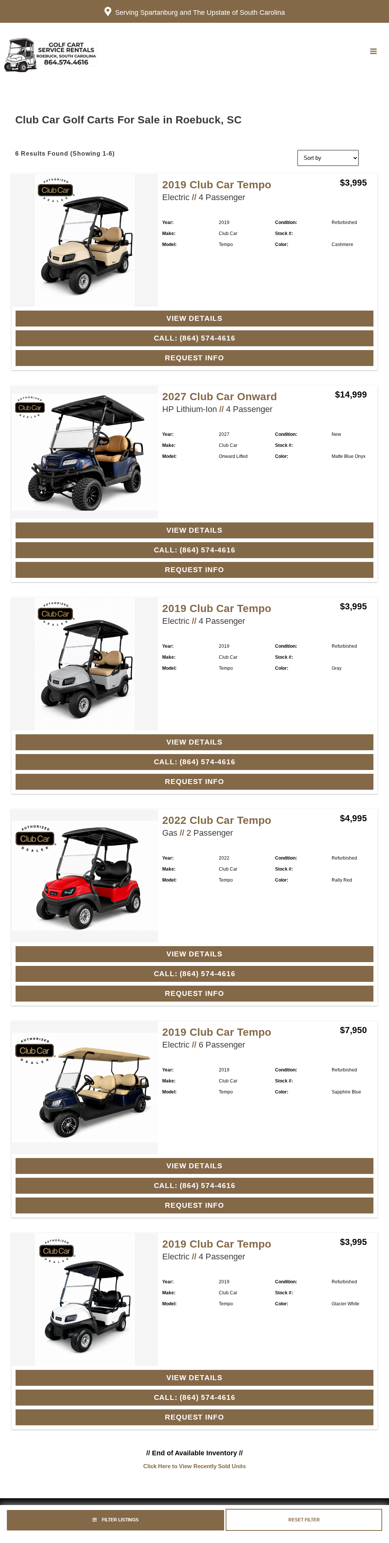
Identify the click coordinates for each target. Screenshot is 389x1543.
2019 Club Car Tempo (216, 185)
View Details (194, 318)
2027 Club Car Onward (219, 396)
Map (351, 51)
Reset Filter (304, 1519)
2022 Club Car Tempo (216, 820)
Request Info (194, 358)
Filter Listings (120, 1519)
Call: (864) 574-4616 (195, 338)
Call (325, 51)
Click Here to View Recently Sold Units (194, 1466)
